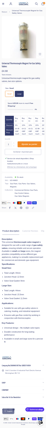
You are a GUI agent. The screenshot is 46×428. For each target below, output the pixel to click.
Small (9, 94)
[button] (3, 3)
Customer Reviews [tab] (30, 231)
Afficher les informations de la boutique (22, 167)
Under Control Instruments (15, 422)
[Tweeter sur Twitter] (15, 208)
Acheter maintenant (23, 152)
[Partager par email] (27, 207)
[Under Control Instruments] (7, 359)
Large (19, 94)
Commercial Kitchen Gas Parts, (26, 190)
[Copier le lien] (33, 208)
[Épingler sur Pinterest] (21, 208)
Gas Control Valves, (22, 193)
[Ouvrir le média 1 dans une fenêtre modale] (23, 37)
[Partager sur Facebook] (10, 208)
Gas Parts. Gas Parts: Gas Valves (22, 184)
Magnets (13, 187)
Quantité (7, 139)
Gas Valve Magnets (22, 196)
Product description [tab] (10, 231)
